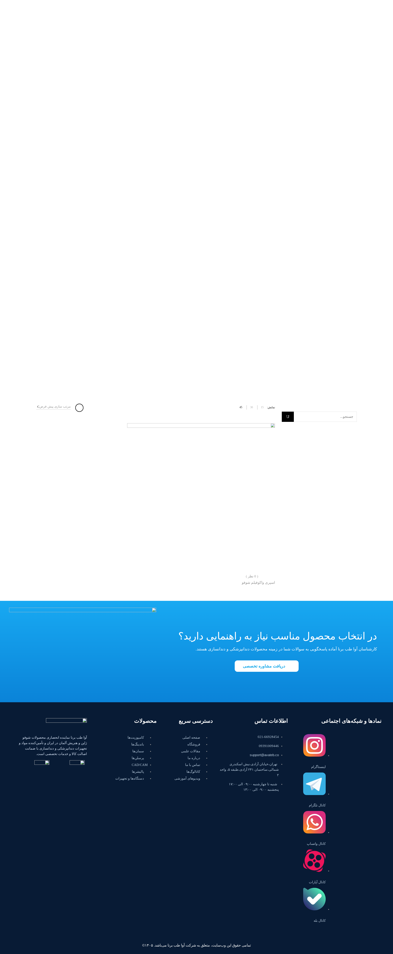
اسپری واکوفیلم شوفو (258, 582)
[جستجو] (288, 417)
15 (262, 407)
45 (240, 407)
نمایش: (271, 407)
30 (251, 407)
